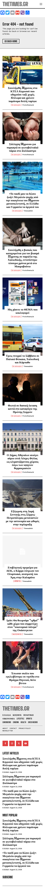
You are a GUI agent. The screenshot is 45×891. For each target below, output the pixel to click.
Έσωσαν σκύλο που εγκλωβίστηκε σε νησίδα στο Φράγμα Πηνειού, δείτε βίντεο (22, 678)
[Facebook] (5, 743)
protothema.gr (28, 105)
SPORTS (17, 581)
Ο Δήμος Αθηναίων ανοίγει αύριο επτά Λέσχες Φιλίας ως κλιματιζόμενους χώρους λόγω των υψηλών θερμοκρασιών (22, 461)
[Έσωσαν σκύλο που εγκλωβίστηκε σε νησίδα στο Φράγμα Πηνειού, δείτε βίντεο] (22, 657)
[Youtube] (25, 743)
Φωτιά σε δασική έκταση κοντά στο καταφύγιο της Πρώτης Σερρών (22, 409)
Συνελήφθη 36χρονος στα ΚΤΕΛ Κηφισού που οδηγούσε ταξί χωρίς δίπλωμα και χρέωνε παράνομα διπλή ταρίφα (22, 94)
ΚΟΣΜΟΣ (17, 634)
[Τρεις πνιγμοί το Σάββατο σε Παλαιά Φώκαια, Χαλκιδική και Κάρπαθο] (22, 340)
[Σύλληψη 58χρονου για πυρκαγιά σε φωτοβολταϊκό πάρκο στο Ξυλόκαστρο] (22, 128)
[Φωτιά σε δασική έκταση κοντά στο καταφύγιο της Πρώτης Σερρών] (22, 389)
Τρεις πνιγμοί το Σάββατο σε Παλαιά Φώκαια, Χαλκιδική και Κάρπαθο (22, 359)
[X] (19, 743)
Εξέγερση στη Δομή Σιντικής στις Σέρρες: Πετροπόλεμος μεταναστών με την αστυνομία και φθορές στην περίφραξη (22, 517)
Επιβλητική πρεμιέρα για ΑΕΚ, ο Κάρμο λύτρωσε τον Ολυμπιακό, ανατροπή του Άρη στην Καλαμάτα (22, 572)
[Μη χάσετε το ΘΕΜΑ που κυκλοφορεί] (22, 293)
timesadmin (28, 211)
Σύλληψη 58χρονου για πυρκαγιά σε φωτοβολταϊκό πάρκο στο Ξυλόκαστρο (22, 147)
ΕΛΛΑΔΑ (16, 105)
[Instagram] (12, 743)
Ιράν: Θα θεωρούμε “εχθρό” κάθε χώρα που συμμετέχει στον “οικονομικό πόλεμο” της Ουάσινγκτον (22, 625)
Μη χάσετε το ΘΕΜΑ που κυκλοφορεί (23, 311)
